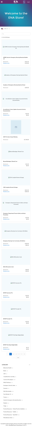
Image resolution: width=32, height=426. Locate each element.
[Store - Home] (16, 2)
